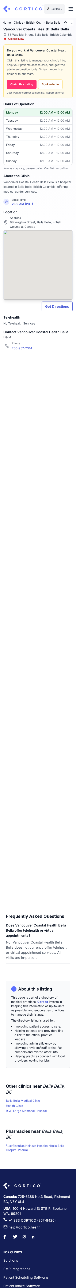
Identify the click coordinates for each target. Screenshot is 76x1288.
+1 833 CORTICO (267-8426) (32, 1220)
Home (7, 22)
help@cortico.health (24, 1227)
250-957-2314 (22, 348)
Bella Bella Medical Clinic (23, 1100)
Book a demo (50, 84)
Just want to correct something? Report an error (35, 92)
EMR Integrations (16, 1269)
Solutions (10, 1260)
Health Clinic (14, 1105)
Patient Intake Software (21, 1286)
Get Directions (57, 306)
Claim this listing (21, 84)
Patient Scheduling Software (25, 1277)
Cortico (42, 1001)
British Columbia (34, 22)
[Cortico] (23, 9)
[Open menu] (70, 9)
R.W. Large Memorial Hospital (26, 1111)
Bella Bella (53, 22)
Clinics (18, 22)
